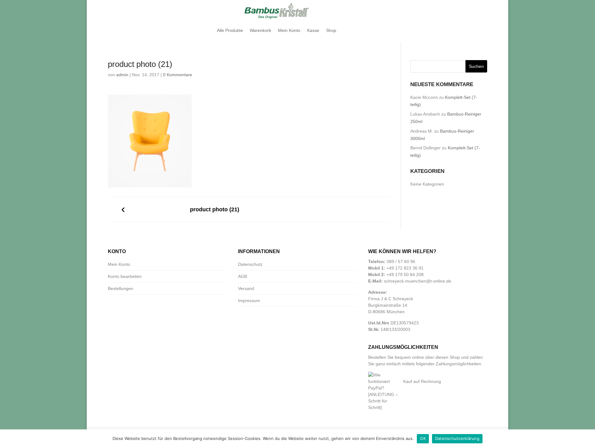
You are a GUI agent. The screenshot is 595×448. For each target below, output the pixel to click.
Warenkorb (260, 30)
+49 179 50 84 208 (405, 274)
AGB (242, 276)
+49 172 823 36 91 (405, 268)
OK (423, 438)
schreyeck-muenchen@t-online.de (417, 281)
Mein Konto (289, 30)
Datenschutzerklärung (457, 438)
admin (122, 74)
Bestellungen (120, 288)
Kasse (313, 30)
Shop (331, 30)
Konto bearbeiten (125, 276)
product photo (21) (214, 209)
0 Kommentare (177, 74)
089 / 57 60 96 (401, 261)
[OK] (587, 439)
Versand (246, 288)
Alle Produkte (230, 30)
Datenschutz (250, 264)
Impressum (249, 300)
